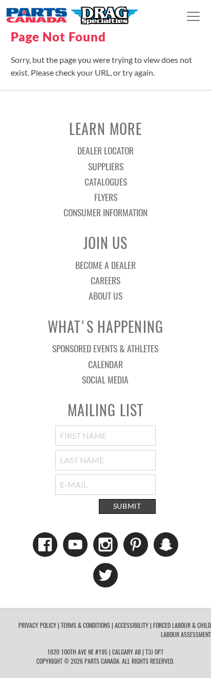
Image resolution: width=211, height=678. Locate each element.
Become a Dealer (105, 265)
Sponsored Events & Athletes (105, 348)
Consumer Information (105, 212)
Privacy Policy (37, 625)
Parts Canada (71, 15)
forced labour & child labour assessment (182, 630)
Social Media (105, 379)
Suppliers (105, 166)
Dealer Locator (105, 150)
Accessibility (132, 625)
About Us (105, 295)
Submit (127, 506)
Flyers (105, 197)
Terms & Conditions (85, 625)
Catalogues (106, 181)
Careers (105, 280)
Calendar (105, 364)
